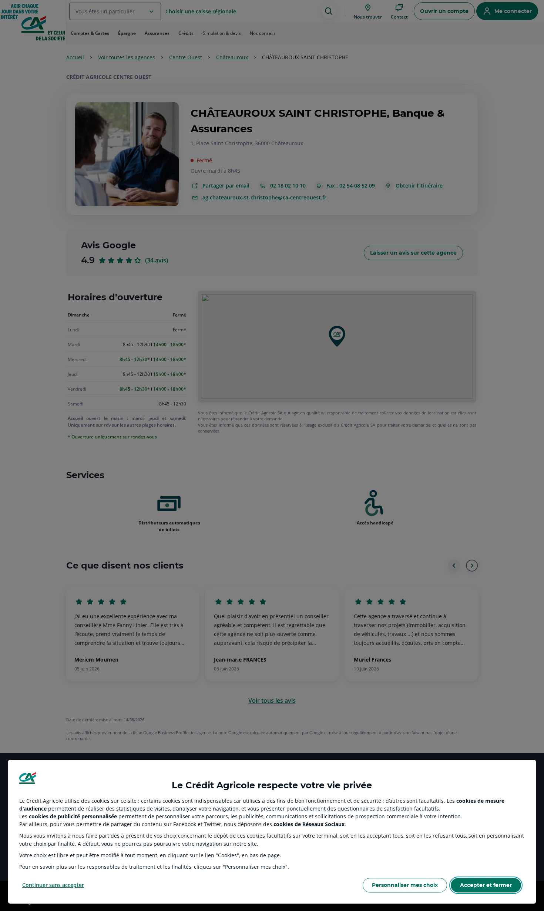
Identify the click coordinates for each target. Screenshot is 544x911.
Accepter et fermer (486, 885)
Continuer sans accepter (53, 884)
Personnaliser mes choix (405, 885)
